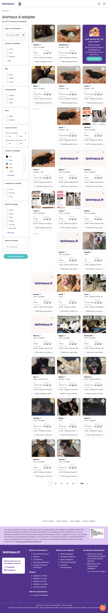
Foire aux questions (41, 562)
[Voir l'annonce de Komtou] (94, 376)
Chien (11, 49)
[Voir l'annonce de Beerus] (43, 335)
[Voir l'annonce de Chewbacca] (68, 44)
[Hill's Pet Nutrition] (19, 3)
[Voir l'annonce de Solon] (43, 85)
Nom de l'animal (11, 240)
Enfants (11, 95)
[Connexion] (99, 4)
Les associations (39, 587)
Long (11, 197)
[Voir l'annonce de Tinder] (68, 210)
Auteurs (36, 556)
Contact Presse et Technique (40, 566)
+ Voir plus (10, 175)
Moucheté (12, 228)
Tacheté (12, 225)
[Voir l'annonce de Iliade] (68, 417)
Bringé (11, 221)
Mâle (11, 116)
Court (11, 189)
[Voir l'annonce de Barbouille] (94, 335)
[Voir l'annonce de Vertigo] (43, 417)
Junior (11, 75)
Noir (10, 156)
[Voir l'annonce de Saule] (68, 127)
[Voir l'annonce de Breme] (68, 252)
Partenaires (38, 559)
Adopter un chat (39, 581)
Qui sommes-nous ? (41, 554)
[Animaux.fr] (8, 3)
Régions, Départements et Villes (49, 607)
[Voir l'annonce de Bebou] (68, 376)
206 (81, 483)
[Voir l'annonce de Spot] (43, 376)
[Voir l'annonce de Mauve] (43, 459)
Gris (10, 164)
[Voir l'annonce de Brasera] (94, 169)
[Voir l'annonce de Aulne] (94, 85)
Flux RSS (47, 605)
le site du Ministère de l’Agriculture (28, 541)
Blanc (11, 160)
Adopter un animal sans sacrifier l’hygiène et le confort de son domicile (96, 557)
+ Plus (8, 61)
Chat (10, 53)
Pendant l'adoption (68, 556)
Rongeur (12, 56)
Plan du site (12, 607)
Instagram (11, 570)
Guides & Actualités (22, 607)
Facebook (11, 567)
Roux (11, 167)
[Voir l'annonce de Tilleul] (68, 85)
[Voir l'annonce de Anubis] (43, 44)
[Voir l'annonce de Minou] (94, 417)
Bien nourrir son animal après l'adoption (96, 567)
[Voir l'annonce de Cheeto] (94, 127)
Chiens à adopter (48, 521)
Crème (11, 171)
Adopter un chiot (40, 578)
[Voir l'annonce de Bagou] (68, 335)
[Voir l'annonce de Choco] (43, 210)
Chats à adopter (75, 521)
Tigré (11, 217)
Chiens (11, 99)
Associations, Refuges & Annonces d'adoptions (73, 607)
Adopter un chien (40, 576)
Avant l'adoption (66, 554)
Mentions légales (56, 605)
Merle (11, 210)
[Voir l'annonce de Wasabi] (94, 252)
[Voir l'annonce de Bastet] (68, 169)
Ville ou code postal (13, 28)
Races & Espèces (34, 607)
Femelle (12, 120)
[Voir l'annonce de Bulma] (94, 210)
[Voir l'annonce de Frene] (43, 169)
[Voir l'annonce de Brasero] (43, 293)
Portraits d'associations (66, 566)
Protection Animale (68, 562)
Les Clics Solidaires (40, 595)
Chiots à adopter (62, 521)
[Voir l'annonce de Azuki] (68, 293)
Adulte (11, 78)
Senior (11, 82)
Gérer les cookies (67, 605)
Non (21, 136)
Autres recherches (93, 607)
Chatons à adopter (89, 521)
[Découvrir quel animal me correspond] (94, 44)
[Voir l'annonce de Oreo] (94, 293)
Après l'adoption (66, 559)
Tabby (11, 214)
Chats (11, 103)
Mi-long (12, 193)
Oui (10, 136)
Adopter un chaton (40, 584)
